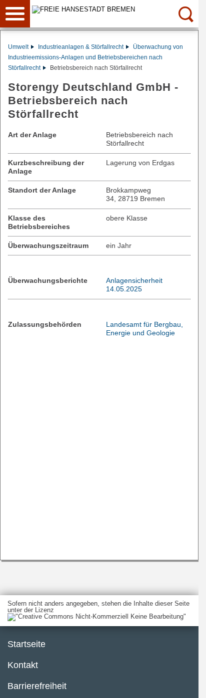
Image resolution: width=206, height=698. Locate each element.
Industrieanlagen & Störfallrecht (81, 46)
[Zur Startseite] (116, 9)
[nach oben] (183, 682)
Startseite (27, 644)
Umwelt (18, 46)
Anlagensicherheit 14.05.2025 (134, 284)
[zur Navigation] (15, 13)
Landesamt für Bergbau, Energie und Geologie (144, 328)
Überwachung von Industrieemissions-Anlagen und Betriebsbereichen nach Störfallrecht (95, 57)
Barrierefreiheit (37, 686)
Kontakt (23, 665)
